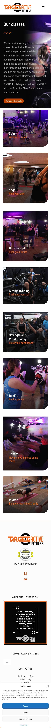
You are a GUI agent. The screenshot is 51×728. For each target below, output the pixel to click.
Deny (25, 712)
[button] (47, 686)
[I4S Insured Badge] (25, 548)
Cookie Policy (24, 725)
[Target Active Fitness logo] (17, 3)
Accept (25, 706)
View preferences (25, 719)
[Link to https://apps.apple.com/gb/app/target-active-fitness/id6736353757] (25, 573)
